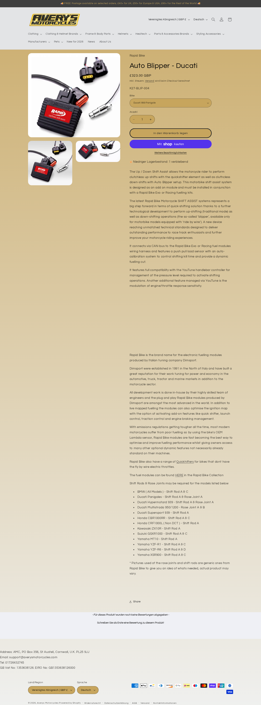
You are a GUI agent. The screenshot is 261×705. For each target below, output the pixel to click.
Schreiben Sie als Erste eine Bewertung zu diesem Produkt (130, 622)
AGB (134, 703)
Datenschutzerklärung (116, 703)
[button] (35, 34)
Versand (149, 81)
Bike (132, 95)
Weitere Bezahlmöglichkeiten (170, 153)
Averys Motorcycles (47, 703)
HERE (179, 475)
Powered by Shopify (70, 703)
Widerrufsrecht (92, 703)
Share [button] (137, 601)
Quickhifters (185, 461)
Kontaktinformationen (165, 703)
